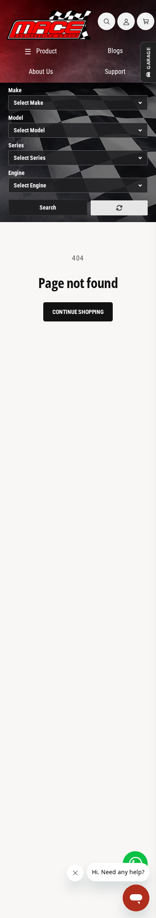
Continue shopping (78, 312)
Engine (16, 172)
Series (16, 145)
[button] (106, 21)
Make (15, 90)
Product (41, 51)
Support (115, 72)
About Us (41, 72)
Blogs (115, 51)
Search (48, 207)
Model (15, 117)
